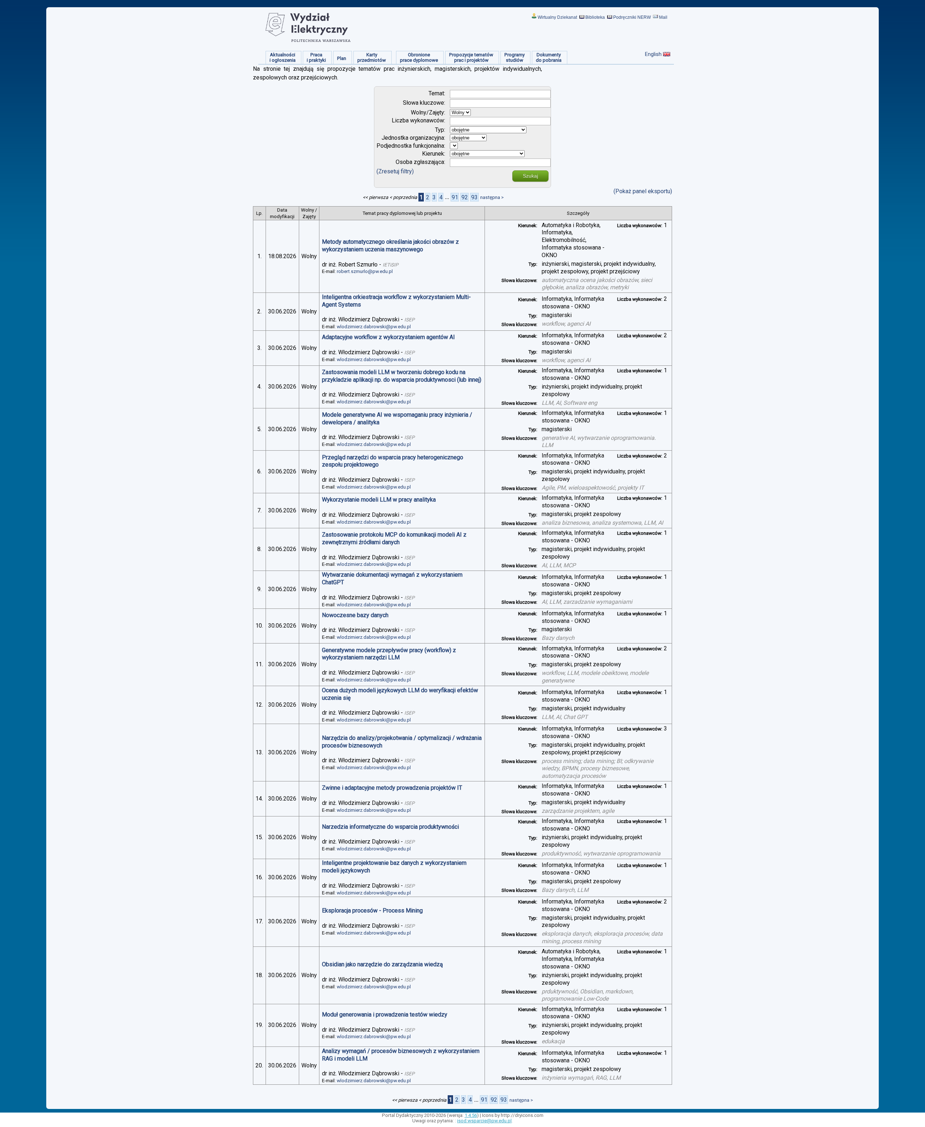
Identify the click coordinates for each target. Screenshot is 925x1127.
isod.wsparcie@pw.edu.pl (484, 1120)
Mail (663, 17)
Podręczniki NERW (632, 17)
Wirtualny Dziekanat (557, 17)
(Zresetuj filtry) (395, 171)
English (653, 54)
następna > (492, 197)
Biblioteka (595, 17)
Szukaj (530, 176)
